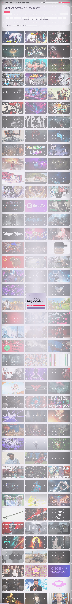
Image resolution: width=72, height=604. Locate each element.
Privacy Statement (31, 302)
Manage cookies (31, 307)
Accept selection (31, 305)
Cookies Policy (38, 302)
